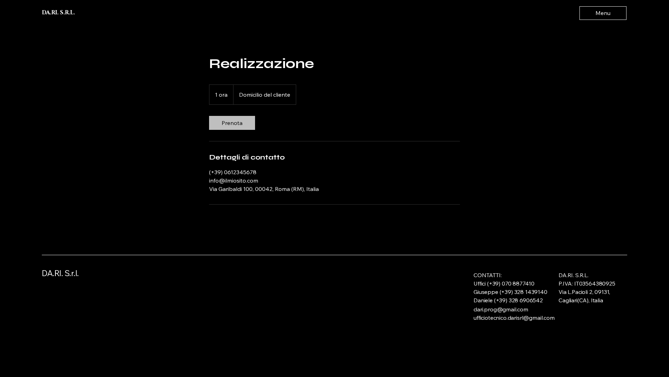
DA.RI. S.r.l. (60, 273)
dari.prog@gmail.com (501, 309)
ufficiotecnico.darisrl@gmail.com (514, 317)
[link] (232, 123)
